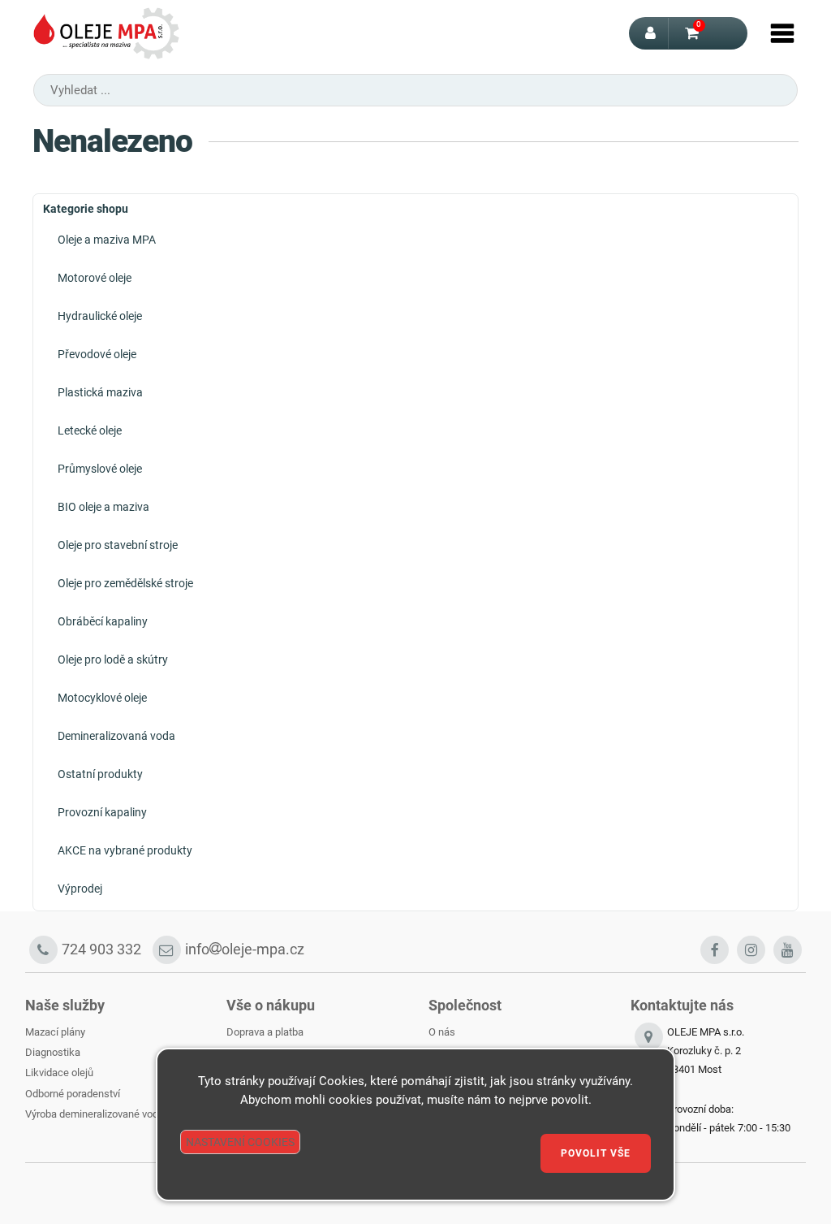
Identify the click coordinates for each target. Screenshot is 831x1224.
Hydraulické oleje (100, 315)
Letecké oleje (90, 430)
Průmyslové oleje (100, 468)
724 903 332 (101, 949)
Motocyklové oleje (102, 697)
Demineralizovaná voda (116, 735)
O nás (441, 1032)
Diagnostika (52, 1052)
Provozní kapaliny (102, 812)
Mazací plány (55, 1032)
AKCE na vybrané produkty (125, 850)
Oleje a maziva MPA (107, 239)
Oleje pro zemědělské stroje (125, 583)
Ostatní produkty (100, 774)
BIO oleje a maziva (103, 506)
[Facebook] (714, 950)
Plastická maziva (100, 392)
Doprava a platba (265, 1032)
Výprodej (80, 888)
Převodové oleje (97, 354)
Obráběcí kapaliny (103, 621)
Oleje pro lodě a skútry (113, 659)
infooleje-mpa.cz (244, 949)
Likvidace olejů (59, 1072)
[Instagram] (751, 950)
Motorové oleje (94, 277)
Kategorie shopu (85, 208)
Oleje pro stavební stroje (118, 544)
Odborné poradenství (72, 1094)
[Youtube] (787, 950)
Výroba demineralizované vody (94, 1114)
